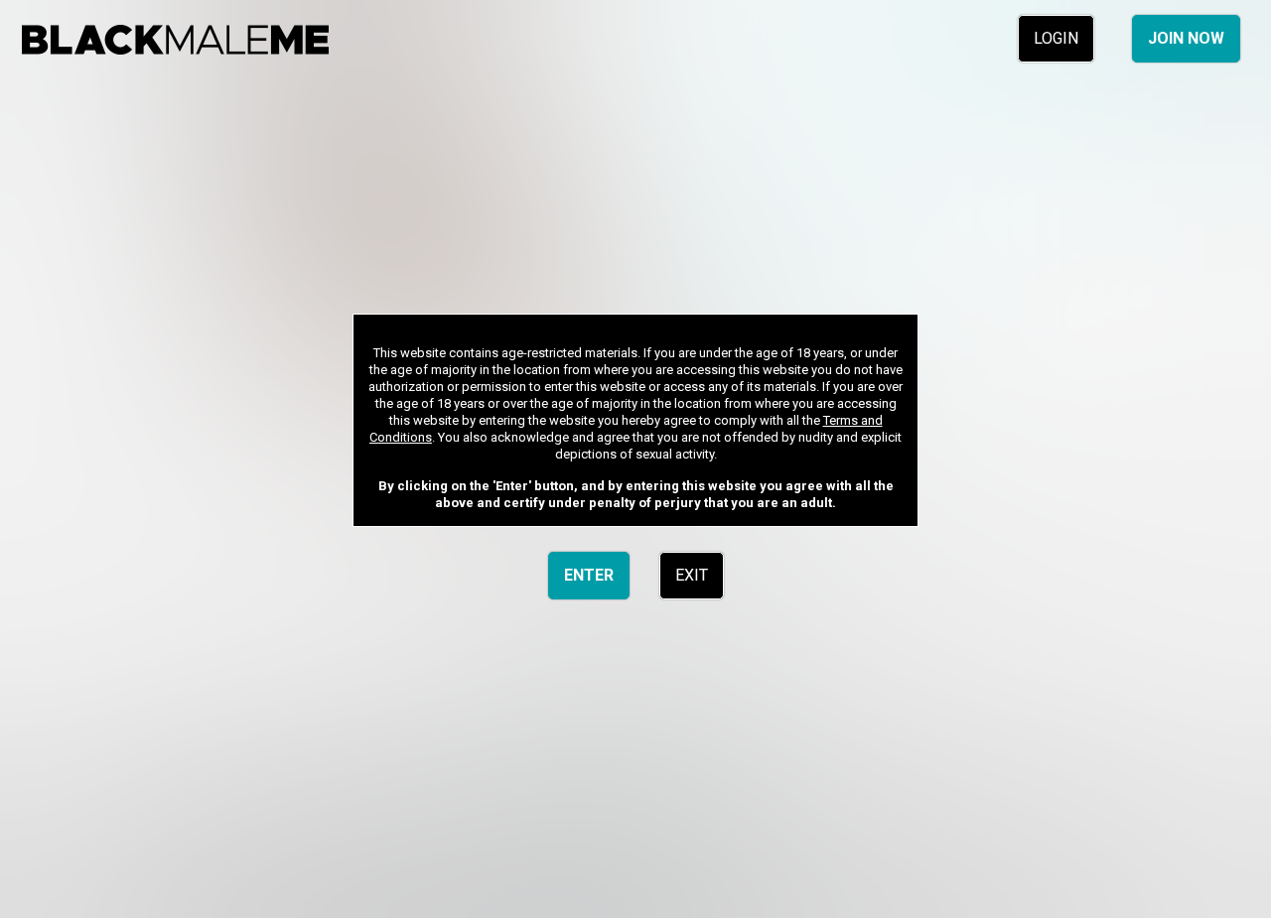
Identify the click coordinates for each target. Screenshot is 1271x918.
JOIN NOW (1186, 38)
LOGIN (1056, 38)
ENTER (589, 575)
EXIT (691, 575)
